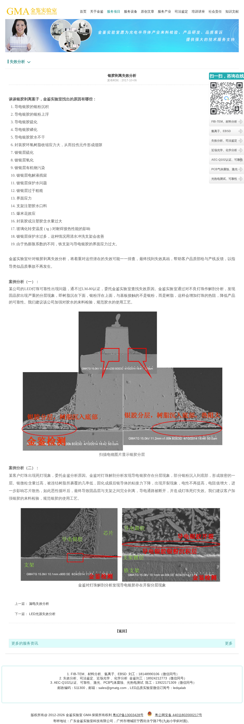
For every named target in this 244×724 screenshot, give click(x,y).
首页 (83, 10)
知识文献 (232, 10)
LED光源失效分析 (42, 614)
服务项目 (113, 10)
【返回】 (122, 631)
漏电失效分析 (39, 604)
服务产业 (164, 10)
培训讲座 (198, 10)
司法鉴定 (181, 10)
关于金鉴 (96, 10)
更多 (229, 643)
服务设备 (130, 10)
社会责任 (215, 10)
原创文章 (147, 10)
